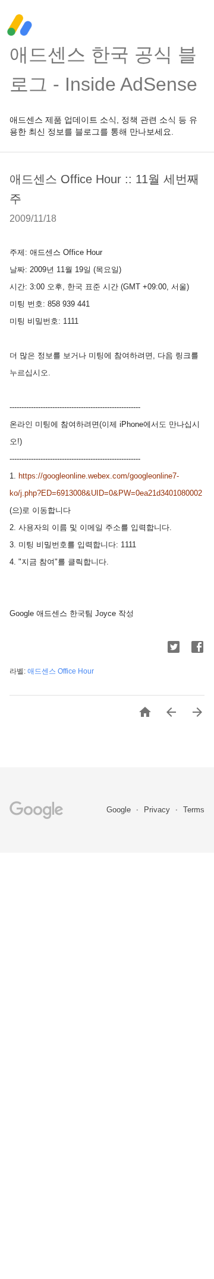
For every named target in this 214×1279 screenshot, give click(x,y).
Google (119, 809)
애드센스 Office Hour (60, 671)
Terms (193, 809)
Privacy (158, 809)
